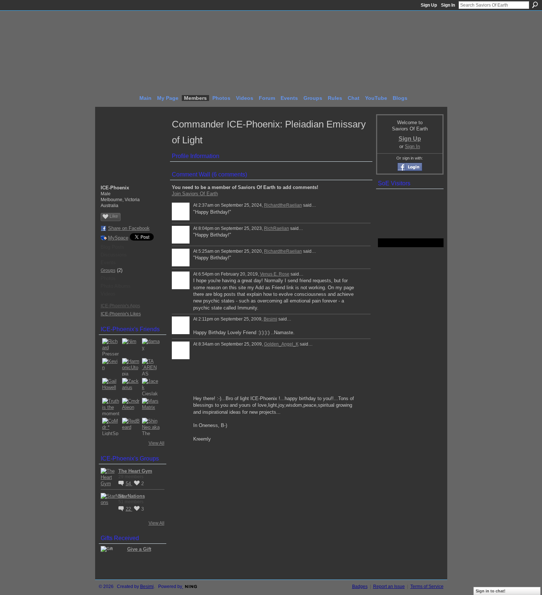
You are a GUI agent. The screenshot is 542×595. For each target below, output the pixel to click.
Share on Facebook (129, 228)
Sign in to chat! (490, 591)
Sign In (448, 5)
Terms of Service (427, 586)
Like (114, 216)
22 (129, 509)
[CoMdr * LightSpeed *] (111, 426)
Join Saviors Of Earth (195, 193)
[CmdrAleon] (131, 407)
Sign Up (429, 5)
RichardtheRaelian (283, 205)
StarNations (131, 496)
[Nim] (131, 347)
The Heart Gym (135, 471)
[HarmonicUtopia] (131, 367)
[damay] (151, 347)
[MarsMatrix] (151, 407)
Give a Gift (139, 549)
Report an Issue (389, 586)
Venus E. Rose (274, 274)
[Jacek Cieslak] (151, 387)
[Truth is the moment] (111, 407)
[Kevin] (111, 367)
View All (156, 443)
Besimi (270, 319)
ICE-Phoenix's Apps (120, 305)
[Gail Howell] (111, 387)
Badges (360, 586)
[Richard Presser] (111, 347)
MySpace (118, 238)
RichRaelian (276, 228)
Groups (108, 270)
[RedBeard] (131, 426)
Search (535, 4)
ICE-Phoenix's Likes (121, 313)
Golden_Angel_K (281, 344)
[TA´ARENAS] (151, 367)
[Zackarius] (131, 387)
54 (129, 483)
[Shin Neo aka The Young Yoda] (151, 426)
